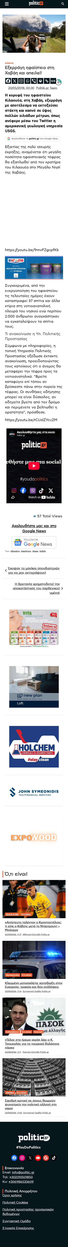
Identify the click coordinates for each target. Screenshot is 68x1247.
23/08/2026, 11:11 (13, 1052)
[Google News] (53, 81)
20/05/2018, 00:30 (21, 88)
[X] (14, 81)
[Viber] (34, 81)
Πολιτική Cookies (15, 1202)
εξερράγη (15, 551)
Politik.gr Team (46, 88)
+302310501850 (21, 1177)
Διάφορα (9, 63)
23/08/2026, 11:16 (13, 991)
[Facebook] (8, 81)
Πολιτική (38, 1032)
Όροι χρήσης (12, 1195)
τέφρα (35, 551)
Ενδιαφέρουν (12, 1032)
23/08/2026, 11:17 (13, 934)
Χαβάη (42, 551)
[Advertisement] (34, 212)
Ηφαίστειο (26, 551)
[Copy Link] (47, 81)
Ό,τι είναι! (26, 914)
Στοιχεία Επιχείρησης (18, 1228)
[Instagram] (21, 81)
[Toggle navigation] (6, 4)
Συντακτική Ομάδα (16, 1221)
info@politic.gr (23, 1172)
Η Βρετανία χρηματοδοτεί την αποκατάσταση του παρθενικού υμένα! (36, 589)
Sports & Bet (12, 914)
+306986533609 (21, 1181)
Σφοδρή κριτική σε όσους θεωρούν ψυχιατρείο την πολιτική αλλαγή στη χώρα (31, 1104)
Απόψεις (10, 1092)
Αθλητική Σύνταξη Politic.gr (36, 934)
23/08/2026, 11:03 (13, 1113)
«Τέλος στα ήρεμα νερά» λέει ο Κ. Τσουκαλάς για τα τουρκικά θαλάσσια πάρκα (32, 1043)
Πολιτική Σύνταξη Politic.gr (35, 1052)
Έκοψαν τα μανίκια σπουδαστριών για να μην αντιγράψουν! (34, 571)
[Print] (40, 81)
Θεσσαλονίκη (12, 975)
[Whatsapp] (27, 81)
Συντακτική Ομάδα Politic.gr (37, 991)
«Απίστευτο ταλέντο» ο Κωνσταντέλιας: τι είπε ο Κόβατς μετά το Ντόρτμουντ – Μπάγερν (33, 926)
